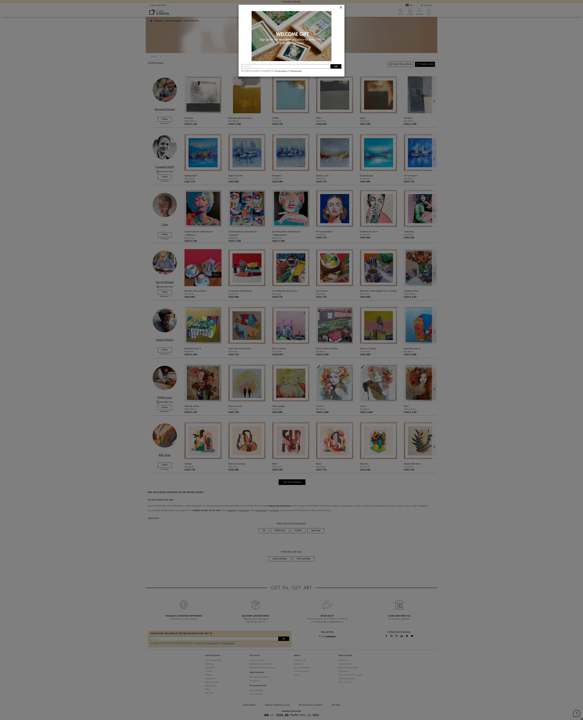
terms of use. (296, 71)
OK (336, 66)
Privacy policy (281, 71)
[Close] (340, 7)
